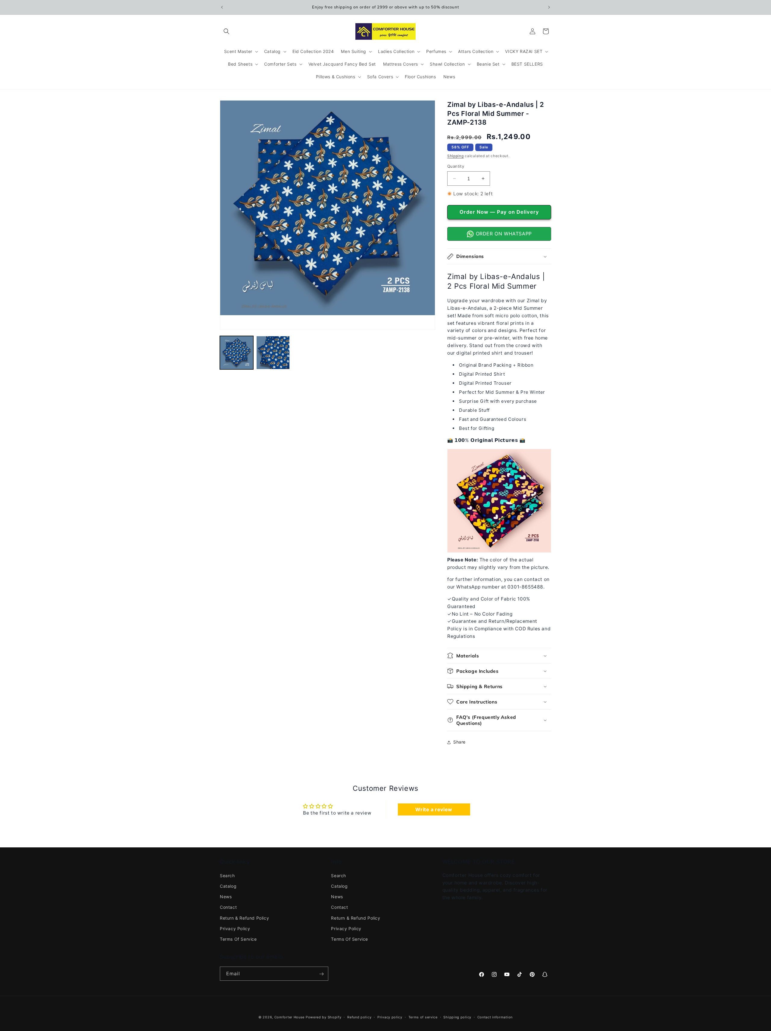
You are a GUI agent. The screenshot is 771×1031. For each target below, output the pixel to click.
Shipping (455, 156)
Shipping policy (457, 1017)
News (226, 896)
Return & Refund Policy (244, 917)
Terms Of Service (238, 939)
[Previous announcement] (222, 7)
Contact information (495, 1017)
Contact (228, 907)
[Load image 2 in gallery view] (273, 352)
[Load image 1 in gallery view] (236, 352)
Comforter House (289, 1017)
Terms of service (423, 1017)
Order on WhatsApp (503, 234)
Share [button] (459, 741)
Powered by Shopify (324, 1017)
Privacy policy (389, 1017)
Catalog (228, 886)
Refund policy (359, 1017)
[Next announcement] (549, 7)
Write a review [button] (433, 809)
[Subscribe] (321, 974)
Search (227, 875)
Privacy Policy (235, 928)
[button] (226, 31)
